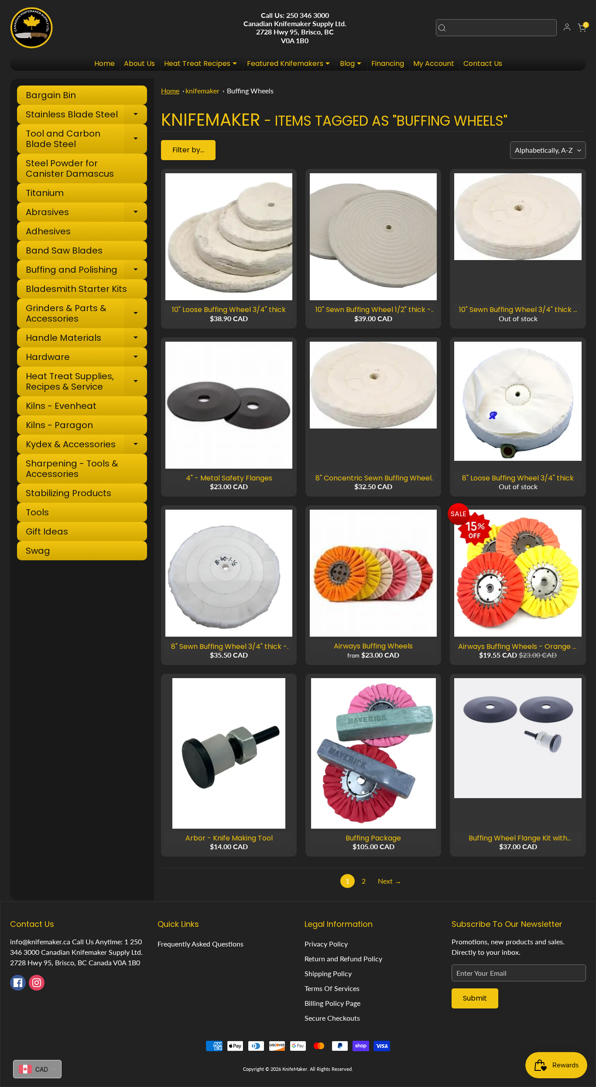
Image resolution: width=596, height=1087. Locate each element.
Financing (387, 63)
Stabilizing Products (68, 493)
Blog (353, 64)
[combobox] (496, 28)
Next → (389, 881)
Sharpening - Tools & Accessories (72, 468)
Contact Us (482, 63)
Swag (38, 551)
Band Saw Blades (64, 250)
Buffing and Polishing (86, 271)
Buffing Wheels (250, 90)
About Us (139, 63)
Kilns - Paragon (59, 425)
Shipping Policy (328, 973)
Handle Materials (86, 339)
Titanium (45, 193)
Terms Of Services (332, 988)
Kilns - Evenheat (61, 406)
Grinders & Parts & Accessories (86, 313)
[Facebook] (18, 983)
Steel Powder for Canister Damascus (70, 168)
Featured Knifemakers (290, 64)
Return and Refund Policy (343, 958)
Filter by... (188, 150)
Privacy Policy (326, 944)
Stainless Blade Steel (86, 115)
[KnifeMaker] (31, 27)
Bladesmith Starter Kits (76, 289)
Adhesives (48, 231)
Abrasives (86, 213)
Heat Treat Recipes (202, 64)
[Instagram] (37, 983)
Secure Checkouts (332, 1018)
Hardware (86, 358)
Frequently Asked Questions (200, 944)
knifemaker (202, 90)
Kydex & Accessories (86, 445)
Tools (37, 512)
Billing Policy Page (332, 1003)
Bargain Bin (51, 95)
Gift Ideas (47, 531)
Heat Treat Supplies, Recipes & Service (86, 381)
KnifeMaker (294, 1069)
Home (104, 63)
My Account (433, 63)
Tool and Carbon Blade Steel (86, 138)
